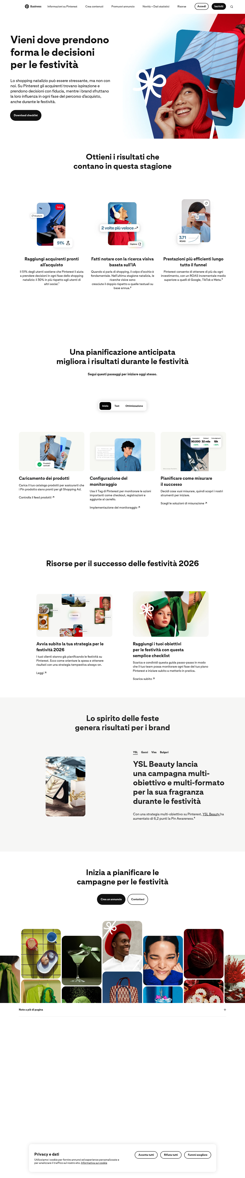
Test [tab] (117, 405)
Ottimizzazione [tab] (134, 405)
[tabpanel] (122, 469)
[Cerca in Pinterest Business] (231, 6)
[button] (135, 752)
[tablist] (122, 406)
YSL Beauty (211, 814)
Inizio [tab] (105, 405)
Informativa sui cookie (94, 1163)
